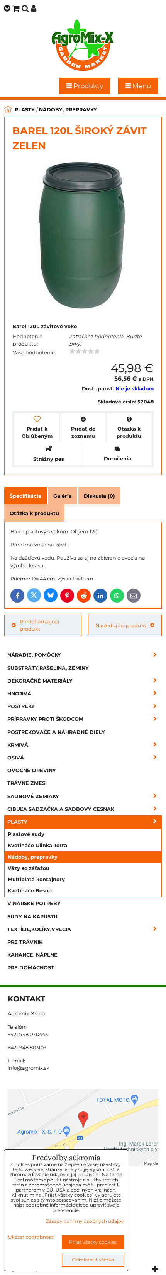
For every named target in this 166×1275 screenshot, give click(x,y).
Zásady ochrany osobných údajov (85, 1221)
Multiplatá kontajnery (36, 879)
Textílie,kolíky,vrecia (39, 929)
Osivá (15, 758)
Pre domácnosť (30, 967)
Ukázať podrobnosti (31, 1236)
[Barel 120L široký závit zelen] (82, 237)
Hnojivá (19, 693)
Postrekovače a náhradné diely (56, 732)
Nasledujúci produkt (120, 625)
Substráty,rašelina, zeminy (48, 668)
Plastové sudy (26, 834)
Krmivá (17, 745)
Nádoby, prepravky (33, 857)
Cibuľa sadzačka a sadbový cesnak (60, 809)
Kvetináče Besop (30, 891)
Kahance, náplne (32, 955)
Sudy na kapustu (32, 916)
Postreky (21, 706)
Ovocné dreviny (31, 770)
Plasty (17, 822)
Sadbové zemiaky (33, 796)
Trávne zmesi (27, 783)
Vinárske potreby (34, 903)
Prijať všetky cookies (93, 1242)
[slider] (84, 351)
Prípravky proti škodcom (45, 719)
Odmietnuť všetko (93, 1260)
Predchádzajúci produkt (39, 625)
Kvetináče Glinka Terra (37, 845)
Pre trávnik (24, 942)
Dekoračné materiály (40, 681)
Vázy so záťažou (28, 868)
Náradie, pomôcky (34, 655)
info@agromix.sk (28, 1068)
